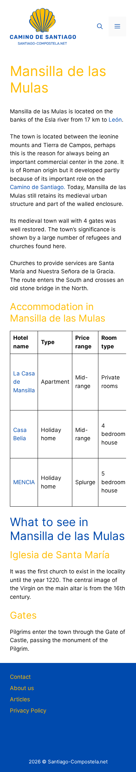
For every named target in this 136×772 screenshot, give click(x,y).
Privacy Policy (28, 710)
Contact (20, 677)
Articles (20, 699)
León (115, 119)
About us (22, 688)
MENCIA (24, 482)
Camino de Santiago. (37, 187)
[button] (100, 26)
